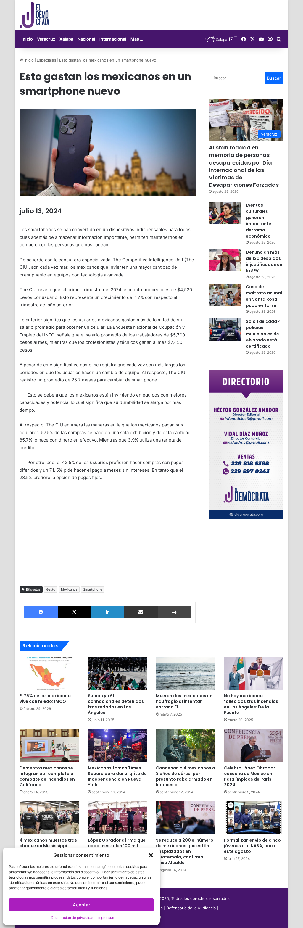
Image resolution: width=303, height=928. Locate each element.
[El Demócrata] (34, 15)
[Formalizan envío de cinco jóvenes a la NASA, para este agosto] (253, 817)
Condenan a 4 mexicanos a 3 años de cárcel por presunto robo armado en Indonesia (185, 776)
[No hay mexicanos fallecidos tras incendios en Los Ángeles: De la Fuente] (253, 673)
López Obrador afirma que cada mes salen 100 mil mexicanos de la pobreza (117, 845)
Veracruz (46, 38)
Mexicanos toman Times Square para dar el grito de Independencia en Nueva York (117, 776)
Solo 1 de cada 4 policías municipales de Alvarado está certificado (263, 333)
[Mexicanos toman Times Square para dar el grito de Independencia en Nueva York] (117, 745)
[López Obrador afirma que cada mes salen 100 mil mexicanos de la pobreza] (117, 817)
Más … (136, 38)
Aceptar (81, 905)
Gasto (50, 589)
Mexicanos (69, 589)
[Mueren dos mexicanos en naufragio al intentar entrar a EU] (185, 673)
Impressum (106, 917)
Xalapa (66, 38)
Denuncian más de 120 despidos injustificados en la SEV (264, 261)
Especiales (46, 60)
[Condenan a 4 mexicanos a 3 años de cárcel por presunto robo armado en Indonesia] (185, 745)
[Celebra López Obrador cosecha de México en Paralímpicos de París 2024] (253, 745)
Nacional (86, 38)
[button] (151, 855)
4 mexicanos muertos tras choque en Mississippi (48, 843)
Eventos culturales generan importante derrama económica (258, 220)
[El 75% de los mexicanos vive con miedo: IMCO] (49, 673)
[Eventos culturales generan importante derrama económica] (225, 213)
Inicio (27, 38)
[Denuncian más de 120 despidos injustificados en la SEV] (225, 260)
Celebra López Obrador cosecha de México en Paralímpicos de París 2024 (249, 776)
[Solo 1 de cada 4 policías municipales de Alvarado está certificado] (225, 329)
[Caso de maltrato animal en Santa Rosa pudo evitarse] (225, 295)
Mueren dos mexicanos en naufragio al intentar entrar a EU (184, 701)
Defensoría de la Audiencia (191, 908)
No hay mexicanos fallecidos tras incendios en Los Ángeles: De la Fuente (251, 704)
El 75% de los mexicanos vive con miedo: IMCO (46, 698)
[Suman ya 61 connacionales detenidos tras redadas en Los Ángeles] (117, 673)
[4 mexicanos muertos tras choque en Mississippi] (49, 817)
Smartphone (92, 589)
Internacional (112, 38)
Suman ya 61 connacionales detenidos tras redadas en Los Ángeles (116, 704)
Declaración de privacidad (72, 917)
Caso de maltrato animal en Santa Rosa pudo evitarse (264, 296)
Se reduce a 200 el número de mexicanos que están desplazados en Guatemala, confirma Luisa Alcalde (184, 851)
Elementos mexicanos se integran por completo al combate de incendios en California (47, 776)
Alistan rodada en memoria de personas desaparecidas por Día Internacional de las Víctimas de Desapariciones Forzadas (244, 166)
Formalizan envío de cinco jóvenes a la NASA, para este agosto (252, 845)
